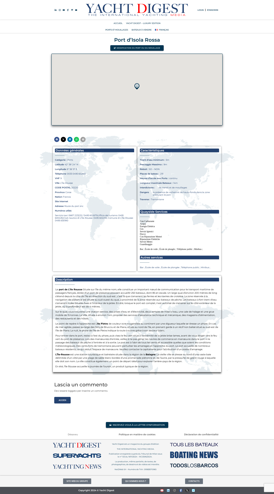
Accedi (62, 400)
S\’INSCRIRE (212, 10)
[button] (137, 48)
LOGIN (201, 10)
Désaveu (73, 434)
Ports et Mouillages (116, 30)
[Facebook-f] (180, 490)
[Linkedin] (168, 490)
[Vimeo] (193, 490)
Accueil (118, 23)
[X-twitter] (187, 490)
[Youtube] (162, 490)
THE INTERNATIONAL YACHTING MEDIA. (135, 449)
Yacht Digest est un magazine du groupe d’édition (135, 444)
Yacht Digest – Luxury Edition (143, 23)
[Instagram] (174, 490)
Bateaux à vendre (141, 30)
